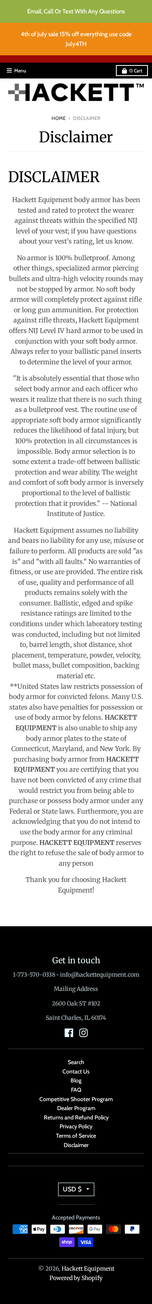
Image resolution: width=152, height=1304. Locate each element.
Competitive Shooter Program (76, 1099)
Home (58, 118)
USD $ (72, 1189)
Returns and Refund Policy (76, 1117)
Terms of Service (76, 1135)
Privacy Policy (76, 1126)
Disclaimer (76, 1145)
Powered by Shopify (76, 1278)
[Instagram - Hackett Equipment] (83, 1033)
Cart (135, 70)
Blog (76, 1080)
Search (76, 1062)
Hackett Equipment (88, 1268)
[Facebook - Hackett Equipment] (69, 1033)
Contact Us (76, 1071)
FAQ (76, 1089)
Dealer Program (76, 1108)
